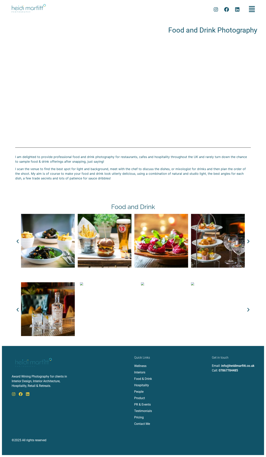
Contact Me (142, 424)
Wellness (140, 366)
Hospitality (141, 385)
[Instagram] (216, 9)
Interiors (139, 372)
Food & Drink (143, 379)
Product (139, 398)
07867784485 (228, 370)
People (139, 391)
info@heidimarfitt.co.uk (237, 366)
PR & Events (142, 404)
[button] (252, 9)
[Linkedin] (237, 9)
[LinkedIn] (28, 394)
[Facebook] (227, 9)
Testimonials (143, 411)
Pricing (139, 417)
